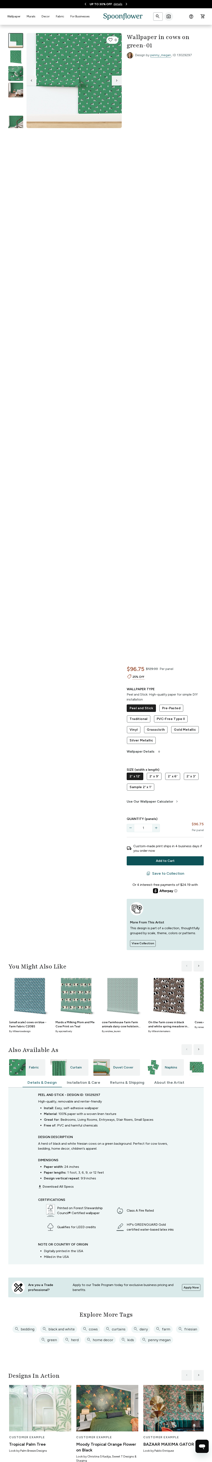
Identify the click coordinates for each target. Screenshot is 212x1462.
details (117, 4)
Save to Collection (165, 873)
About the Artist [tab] (169, 1082)
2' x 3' (191, 776)
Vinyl (134, 730)
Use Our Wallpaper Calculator (153, 801)
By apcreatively (63, 1031)
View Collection (143, 943)
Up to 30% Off (101, 4)
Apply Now (191, 1287)
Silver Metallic (141, 740)
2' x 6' (172, 776)
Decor (46, 16)
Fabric (60, 16)
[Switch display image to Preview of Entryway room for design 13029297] (15, 123)
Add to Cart (165, 861)
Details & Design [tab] (42, 1082)
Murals (31, 16)
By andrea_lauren (111, 1031)
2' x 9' (154, 776)
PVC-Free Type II (171, 719)
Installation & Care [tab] (83, 1082)
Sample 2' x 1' (141, 787)
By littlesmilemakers (159, 1031)
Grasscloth (156, 730)
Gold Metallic (185, 730)
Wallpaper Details (144, 751)
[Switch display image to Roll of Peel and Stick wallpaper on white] (15, 57)
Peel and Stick (141, 708)
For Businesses (80, 16)
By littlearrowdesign (20, 1031)
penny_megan (160, 55)
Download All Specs (56, 1186)
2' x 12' (135, 776)
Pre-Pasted (171, 708)
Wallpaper (13, 16)
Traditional (138, 719)
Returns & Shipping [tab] (127, 1082)
